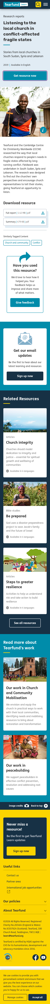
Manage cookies (15, 997)
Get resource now (25, 75)
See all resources (25, 623)
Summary (17, 221)
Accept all (37, 997)
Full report (18, 212)
